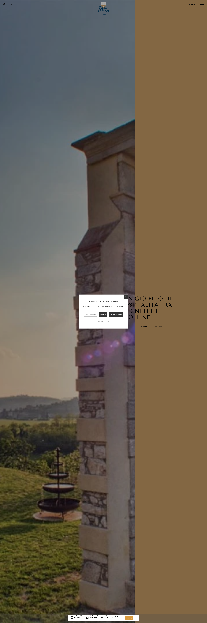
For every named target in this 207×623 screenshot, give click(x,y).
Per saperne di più (103, 321)
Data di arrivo (78, 615)
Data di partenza (94, 615)
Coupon (117, 616)
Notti (106, 615)
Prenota (129, 618)
